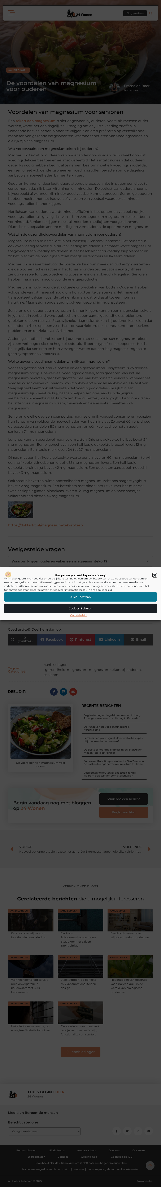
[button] (155, 575)
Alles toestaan (80, 597)
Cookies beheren (80, 608)
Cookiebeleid (78, 615)
